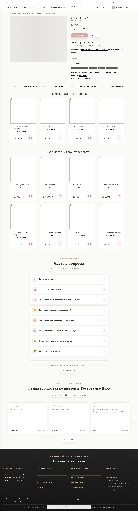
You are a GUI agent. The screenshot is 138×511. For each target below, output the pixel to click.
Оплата (88, 2)
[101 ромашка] (82, 169)
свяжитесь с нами (82, 78)
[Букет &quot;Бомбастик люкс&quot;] (52, 169)
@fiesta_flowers (18, 477)
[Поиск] (98, 7)
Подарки (43, 7)
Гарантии (115, 2)
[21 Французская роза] (23, 169)
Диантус (101, 68)
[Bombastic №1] (82, 216)
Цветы (7, 7)
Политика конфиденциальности (118, 483)
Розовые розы (112, 68)
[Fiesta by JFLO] (76, 7)
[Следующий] (134, 418)
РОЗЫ (39, 477)
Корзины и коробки (58, 7)
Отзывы (122, 2)
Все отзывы (69, 439)
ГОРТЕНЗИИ (41, 487)
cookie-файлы (64, 507)
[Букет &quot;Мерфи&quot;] (82, 111)
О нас (81, 2)
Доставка (96, 2)
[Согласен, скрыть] (88, 507)
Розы (24, 7)
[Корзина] (107, 7)
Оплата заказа (112, 477)
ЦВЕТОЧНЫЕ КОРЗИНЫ (79, 477)
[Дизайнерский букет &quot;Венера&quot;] (23, 111)
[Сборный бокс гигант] (111, 169)
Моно (16, 7)
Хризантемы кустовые (79, 68)
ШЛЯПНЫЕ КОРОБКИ (78, 482)
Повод (33, 7)
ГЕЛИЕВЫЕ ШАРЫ (77, 487)
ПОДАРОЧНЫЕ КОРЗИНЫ (79, 468)
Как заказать (105, 2)
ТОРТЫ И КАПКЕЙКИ (78, 473)
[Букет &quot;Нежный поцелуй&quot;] (52, 216)
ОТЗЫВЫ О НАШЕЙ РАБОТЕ (115, 468)
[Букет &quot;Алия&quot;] (52, 111)
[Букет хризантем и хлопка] (111, 216)
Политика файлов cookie (115, 486)
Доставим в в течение (97, 51)
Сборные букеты (50, 13)
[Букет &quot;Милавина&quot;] (111, 111)
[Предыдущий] (4, 418)
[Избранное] (103, 7)
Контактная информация (12, 468)
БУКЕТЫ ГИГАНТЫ (43, 473)
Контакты (131, 2)
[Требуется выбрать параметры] (89, 243)
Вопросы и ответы (113, 480)
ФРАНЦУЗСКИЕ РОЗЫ (44, 482)
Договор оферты (112, 490)
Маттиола (93, 68)
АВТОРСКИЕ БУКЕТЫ (44, 468)
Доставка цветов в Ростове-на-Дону (22, 13)
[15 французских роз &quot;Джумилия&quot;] (23, 216)
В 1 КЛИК (95, 35)
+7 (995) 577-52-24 (20, 480)
